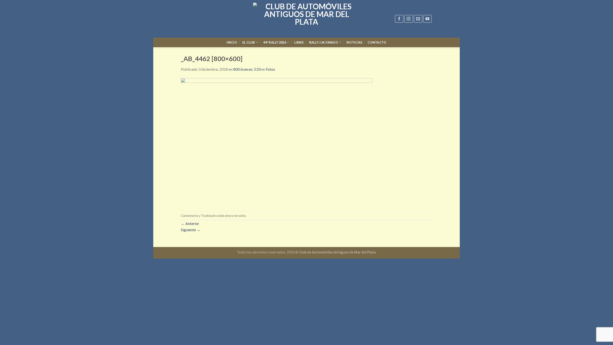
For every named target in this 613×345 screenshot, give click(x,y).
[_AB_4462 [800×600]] (276, 141)
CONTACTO (377, 42)
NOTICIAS (354, 42)
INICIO (232, 42)
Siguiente (190, 229)
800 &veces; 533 (247, 69)
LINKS (299, 42)
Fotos (270, 69)
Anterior (190, 223)
